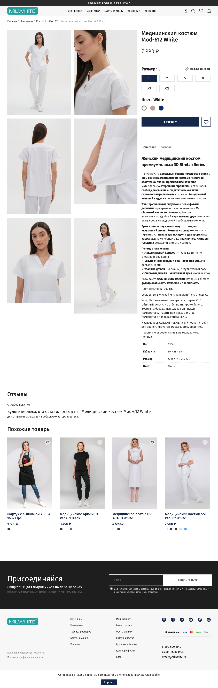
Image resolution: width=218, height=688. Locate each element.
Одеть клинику (113, 10)
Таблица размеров (80, 631)
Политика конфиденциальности (25, 657)
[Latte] (152, 108)
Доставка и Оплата (126, 644)
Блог (118, 657)
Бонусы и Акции (79, 638)
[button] (206, 122)
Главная (12, 21)
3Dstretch (41, 21)
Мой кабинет (123, 619)
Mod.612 (54, 21)
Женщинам (75, 10)
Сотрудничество (125, 638)
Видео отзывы (124, 625)
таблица (147, 336)
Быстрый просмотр (30, 495)
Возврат (166, 147)
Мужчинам (93, 10)
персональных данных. (72, 592)
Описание (149, 147)
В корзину (170, 121)
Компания (133, 10)
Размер (151, 69)
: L (157, 69)
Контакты (150, 10)
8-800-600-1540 (171, 646)
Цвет (153, 99)
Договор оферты (125, 650)
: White (157, 99)
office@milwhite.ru (174, 657)
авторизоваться (67, 416)
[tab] (150, 147)
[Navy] (161, 108)
